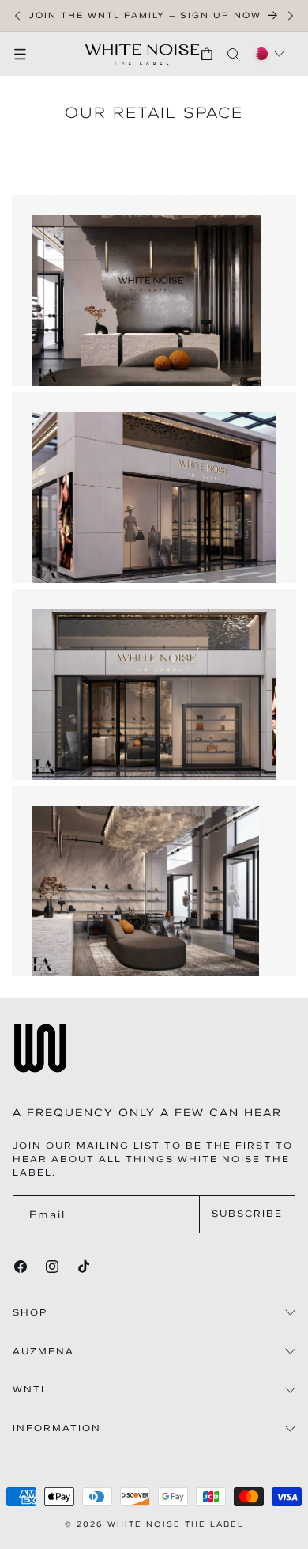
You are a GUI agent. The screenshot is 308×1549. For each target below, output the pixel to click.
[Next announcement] (290, 16)
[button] (27, 53)
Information (57, 1428)
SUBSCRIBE (247, 1213)
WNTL (30, 1389)
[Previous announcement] (17, 16)
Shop (30, 1313)
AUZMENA (43, 1351)
